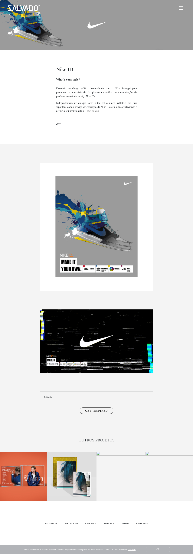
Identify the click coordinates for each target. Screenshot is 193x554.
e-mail (83, 397)
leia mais (132, 549)
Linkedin (62, 397)
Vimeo (125, 523)
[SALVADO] (25, 8)
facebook (51, 523)
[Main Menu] (181, 8)
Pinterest (142, 523)
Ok (158, 549)
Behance (108, 523)
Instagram (71, 523)
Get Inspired (96, 410)
